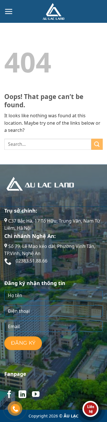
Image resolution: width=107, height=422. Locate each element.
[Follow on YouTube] (35, 395)
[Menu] (8, 11)
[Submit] (97, 144)
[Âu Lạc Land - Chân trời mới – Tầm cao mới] (53, 11)
